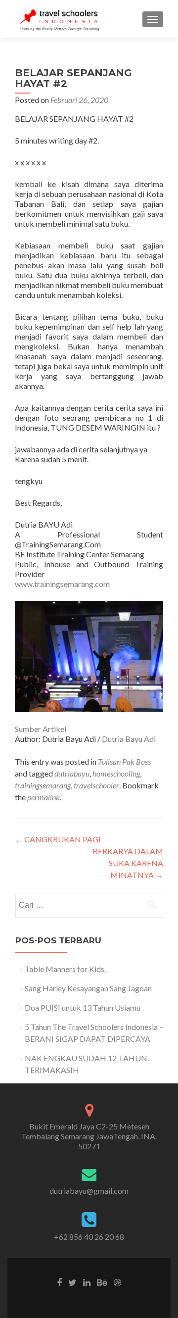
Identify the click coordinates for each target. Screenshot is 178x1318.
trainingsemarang (43, 785)
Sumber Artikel (40, 728)
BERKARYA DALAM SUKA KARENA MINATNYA (127, 862)
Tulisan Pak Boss (124, 761)
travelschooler (96, 785)
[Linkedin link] (86, 1281)
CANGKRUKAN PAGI (58, 839)
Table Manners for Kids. (65, 969)
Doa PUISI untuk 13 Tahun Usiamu (82, 1007)
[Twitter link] (72, 1281)
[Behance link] (102, 1281)
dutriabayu (71, 773)
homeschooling (116, 773)
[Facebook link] (59, 1281)
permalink (43, 797)
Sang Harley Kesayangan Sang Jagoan (88, 988)
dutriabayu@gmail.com (89, 1190)
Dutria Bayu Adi (129, 738)
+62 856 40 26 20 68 (89, 1236)
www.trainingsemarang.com (62, 583)
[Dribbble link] (117, 1281)
